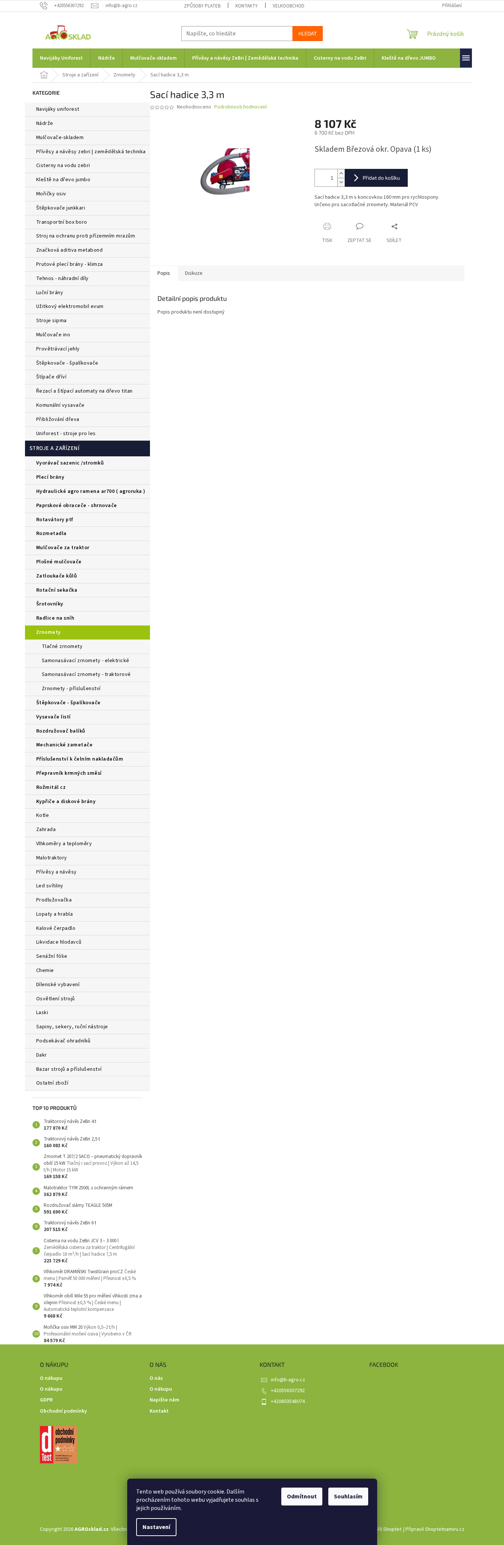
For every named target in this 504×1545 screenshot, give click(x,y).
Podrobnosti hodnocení (240, 107)
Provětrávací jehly (58, 349)
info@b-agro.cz (288, 1380)
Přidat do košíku (381, 177)
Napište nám (164, 1400)
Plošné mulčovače (59, 562)
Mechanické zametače (64, 745)
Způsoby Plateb (202, 6)
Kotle (42, 815)
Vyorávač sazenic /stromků (70, 463)
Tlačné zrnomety (62, 646)
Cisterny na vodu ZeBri (63, 165)
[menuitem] (61, 58)
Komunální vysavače (60, 405)
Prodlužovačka (54, 900)
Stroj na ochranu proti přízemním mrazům (85, 236)
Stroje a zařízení (54, 448)
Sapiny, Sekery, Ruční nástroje (72, 1026)
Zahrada (46, 829)
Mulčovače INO (53, 335)
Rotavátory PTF (54, 519)
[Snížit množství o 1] (341, 182)
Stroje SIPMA (51, 320)
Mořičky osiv (51, 194)
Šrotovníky (49, 604)
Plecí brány (50, 477)
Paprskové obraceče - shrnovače (76, 505)
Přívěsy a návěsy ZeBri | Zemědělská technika (91, 151)
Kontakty (246, 6)
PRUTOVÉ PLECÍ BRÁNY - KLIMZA (69, 264)
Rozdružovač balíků (60, 731)
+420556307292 (288, 1390)
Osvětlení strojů (55, 999)
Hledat (307, 33)
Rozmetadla (51, 533)
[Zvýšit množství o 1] (341, 173)
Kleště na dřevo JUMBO (63, 179)
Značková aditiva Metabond (69, 250)
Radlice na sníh (55, 618)
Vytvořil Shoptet (383, 1529)
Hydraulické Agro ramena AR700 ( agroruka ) (90, 491)
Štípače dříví (51, 377)
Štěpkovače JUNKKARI (60, 208)
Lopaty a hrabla (54, 914)
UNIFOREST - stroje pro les (66, 433)
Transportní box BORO (61, 222)
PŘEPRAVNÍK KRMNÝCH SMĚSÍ (69, 773)
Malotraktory (52, 858)
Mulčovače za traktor (63, 547)
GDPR (46, 1400)
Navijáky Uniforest (57, 109)
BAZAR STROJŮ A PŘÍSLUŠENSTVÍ (69, 1069)
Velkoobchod (288, 6)
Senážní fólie (52, 956)
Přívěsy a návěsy (56, 872)
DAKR (41, 1055)
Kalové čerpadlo (56, 928)
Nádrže (44, 123)
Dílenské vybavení (58, 984)
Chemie (45, 970)
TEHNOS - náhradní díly (62, 278)
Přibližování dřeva (57, 419)
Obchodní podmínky (63, 1411)
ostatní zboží (52, 1083)
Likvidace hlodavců (59, 942)
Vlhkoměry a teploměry (64, 843)
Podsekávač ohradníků (63, 1041)
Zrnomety (48, 632)
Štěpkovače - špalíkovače (67, 363)
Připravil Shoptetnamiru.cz (435, 1529)
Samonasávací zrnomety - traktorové (86, 674)
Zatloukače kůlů (56, 576)
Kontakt (159, 1411)
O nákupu (51, 1378)
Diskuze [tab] (194, 273)
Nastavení (156, 1527)
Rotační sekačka (57, 590)
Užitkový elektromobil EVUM (70, 306)
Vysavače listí (53, 717)
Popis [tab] (163, 273)
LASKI (42, 1012)
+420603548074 (288, 1401)
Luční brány (49, 292)
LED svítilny (49, 886)
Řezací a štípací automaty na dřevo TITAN (84, 391)
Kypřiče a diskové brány (66, 801)
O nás (156, 1378)
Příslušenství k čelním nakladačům (79, 759)
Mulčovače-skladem (60, 137)
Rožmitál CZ (51, 787)
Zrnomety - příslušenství (71, 688)
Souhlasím (348, 1496)
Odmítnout (302, 1496)
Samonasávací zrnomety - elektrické (85, 660)
